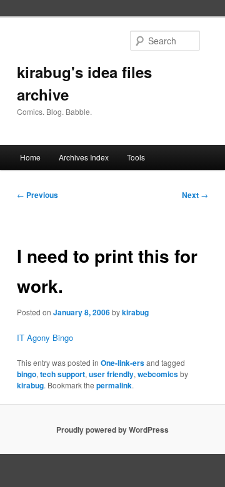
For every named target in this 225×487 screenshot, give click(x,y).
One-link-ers (122, 362)
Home (30, 157)
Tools (136, 157)
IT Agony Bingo (45, 337)
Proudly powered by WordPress (112, 429)
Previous (37, 194)
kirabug (135, 312)
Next (195, 194)
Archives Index (84, 157)
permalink (114, 385)
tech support (62, 374)
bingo (26, 374)
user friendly (111, 374)
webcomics (158, 374)
